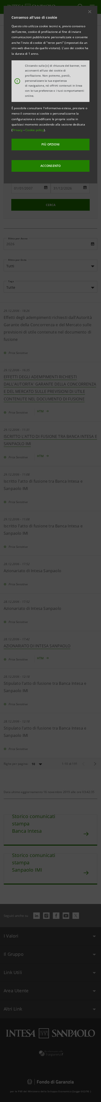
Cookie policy (34, 130)
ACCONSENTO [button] (50, 166)
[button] (90, 12)
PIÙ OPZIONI (50, 144)
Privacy (18, 130)
